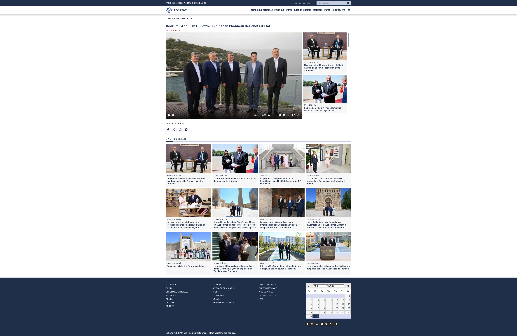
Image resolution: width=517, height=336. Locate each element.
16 (311, 308)
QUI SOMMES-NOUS (268, 288)
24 (318, 312)
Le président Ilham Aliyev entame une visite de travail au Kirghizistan (322, 109)
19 (330, 308)
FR (312, 3)
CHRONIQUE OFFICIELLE (262, 10)
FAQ (261, 299)
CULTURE (298, 10)
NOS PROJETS (338, 10)
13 (337, 304)
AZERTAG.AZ (172, 284)
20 (337, 308)
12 (330, 304)
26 (330, 312)
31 (318, 316)
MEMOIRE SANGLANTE (223, 302)
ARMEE (289, 10)
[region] (326, 72)
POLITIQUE (279, 10)
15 (349, 304)
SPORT (215, 292)
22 (349, 308)
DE (308, 3)
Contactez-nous (268, 284)
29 (349, 312)
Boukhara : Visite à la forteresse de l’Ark (186, 266)
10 (318, 304)
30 (311, 316)
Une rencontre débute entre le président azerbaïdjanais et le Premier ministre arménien (323, 68)
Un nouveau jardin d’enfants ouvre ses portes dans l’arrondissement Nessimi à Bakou (326, 181)
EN (304, 3)
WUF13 (327, 10)
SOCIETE (307, 10)
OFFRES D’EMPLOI (267, 295)
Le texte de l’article (175, 123)
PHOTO (169, 288)
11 (324, 304)
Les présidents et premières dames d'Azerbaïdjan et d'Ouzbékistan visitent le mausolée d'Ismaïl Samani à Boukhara (326, 225)
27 (337, 312)
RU (300, 3)
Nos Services (266, 292)
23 (311, 312)
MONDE (216, 299)
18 (324, 308)
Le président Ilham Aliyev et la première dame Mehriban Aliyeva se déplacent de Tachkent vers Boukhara (233, 269)
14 (343, 304)
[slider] (212, 115)
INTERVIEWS (218, 295)
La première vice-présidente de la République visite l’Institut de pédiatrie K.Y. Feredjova (280, 181)
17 (318, 308)
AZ (296, 3)
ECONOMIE (317, 10)
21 (343, 308)
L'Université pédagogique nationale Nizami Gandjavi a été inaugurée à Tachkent (280, 267)
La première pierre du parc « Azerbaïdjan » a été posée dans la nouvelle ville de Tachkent (328, 267)
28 (343, 312)
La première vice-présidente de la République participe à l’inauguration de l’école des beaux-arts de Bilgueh (186, 225)
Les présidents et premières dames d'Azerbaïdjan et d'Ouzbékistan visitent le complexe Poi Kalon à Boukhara (280, 225)
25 (324, 312)
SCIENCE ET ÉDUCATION (223, 288)
